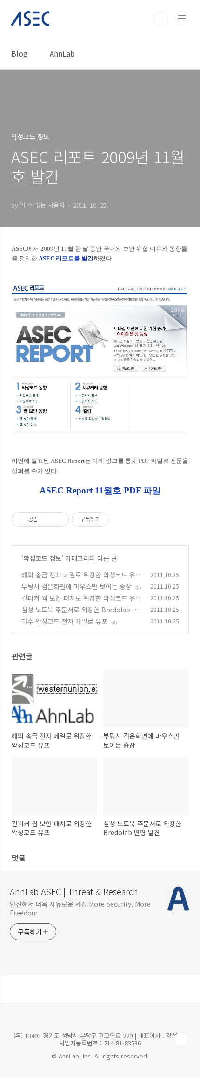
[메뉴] (182, 18)
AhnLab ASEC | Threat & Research (74, 891)
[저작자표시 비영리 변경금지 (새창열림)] (121, 519)
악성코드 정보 (42, 558)
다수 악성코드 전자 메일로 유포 (64, 621)
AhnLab (62, 53)
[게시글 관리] (58, 519)
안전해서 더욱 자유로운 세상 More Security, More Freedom (80, 908)
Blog (19, 53)
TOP (181, 1039)
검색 (161, 19)
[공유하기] (47, 519)
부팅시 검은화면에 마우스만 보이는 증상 (76, 586)
